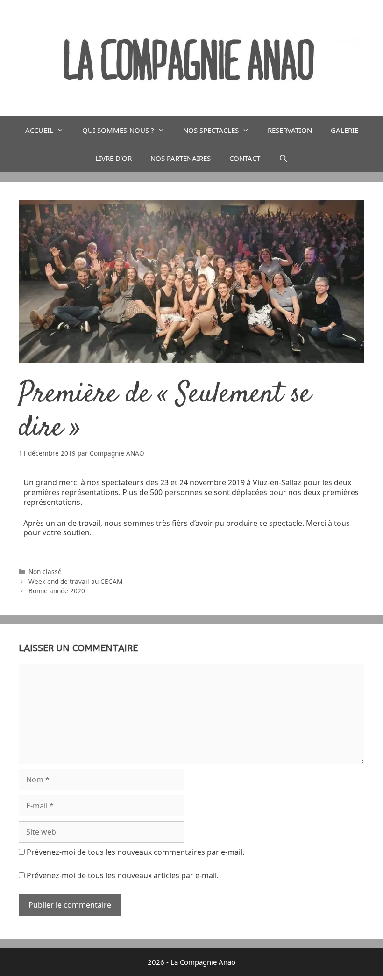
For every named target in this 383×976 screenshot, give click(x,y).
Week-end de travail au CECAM (75, 581)
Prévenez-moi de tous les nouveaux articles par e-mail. (123, 875)
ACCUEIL (39, 130)
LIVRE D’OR (113, 158)
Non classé (45, 571)
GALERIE (344, 130)
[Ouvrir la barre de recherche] (283, 158)
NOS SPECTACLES (211, 130)
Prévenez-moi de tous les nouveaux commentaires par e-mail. (135, 852)
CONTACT (244, 158)
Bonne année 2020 (56, 590)
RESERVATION (290, 130)
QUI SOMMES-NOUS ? (118, 130)
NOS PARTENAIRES (180, 158)
